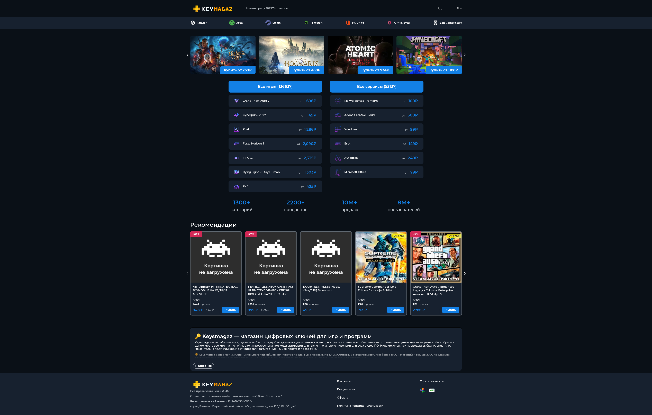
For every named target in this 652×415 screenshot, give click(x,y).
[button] (187, 55)
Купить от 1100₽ (444, 70)
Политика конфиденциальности (360, 405)
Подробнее (203, 365)
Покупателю (346, 389)
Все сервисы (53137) (377, 86)
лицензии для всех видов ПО (358, 345)
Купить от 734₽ (375, 70)
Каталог (202, 22)
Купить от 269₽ (238, 70)
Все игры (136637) (275, 86)
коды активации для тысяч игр (301, 345)
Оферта (342, 397)
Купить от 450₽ (306, 70)
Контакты (344, 381)
